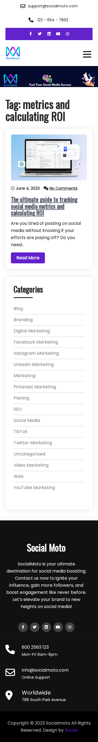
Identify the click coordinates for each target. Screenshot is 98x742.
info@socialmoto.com (45, 670)
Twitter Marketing (33, 443)
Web (19, 476)
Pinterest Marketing (35, 387)
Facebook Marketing (36, 342)
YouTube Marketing (34, 487)
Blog (18, 308)
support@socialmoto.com (53, 6)
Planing (21, 398)
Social (71, 730)
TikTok (20, 431)
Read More (27, 258)
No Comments (64, 188)
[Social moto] (49, 53)
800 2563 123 (35, 647)
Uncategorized (29, 454)
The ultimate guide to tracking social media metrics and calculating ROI (44, 206)
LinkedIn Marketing (34, 364)
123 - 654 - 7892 (52, 20)
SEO (18, 409)
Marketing (24, 376)
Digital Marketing (32, 331)
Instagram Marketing (36, 353)
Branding (23, 320)
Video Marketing (31, 465)
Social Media (27, 420)
